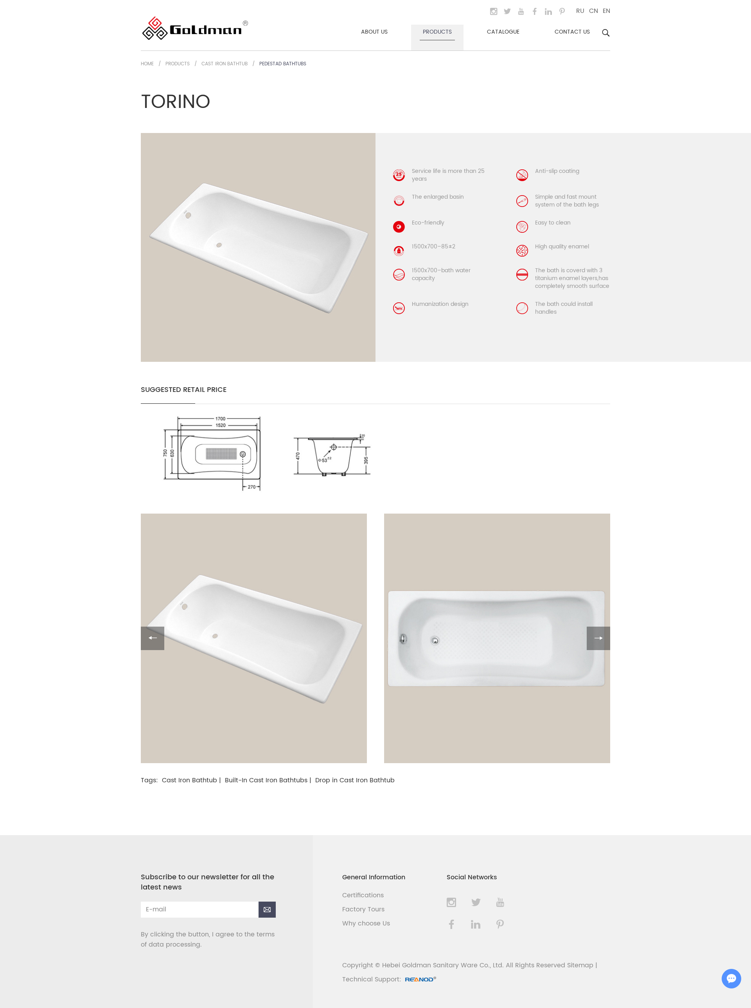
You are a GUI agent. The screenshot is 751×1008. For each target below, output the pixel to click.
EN (606, 11)
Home (147, 64)
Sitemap (580, 965)
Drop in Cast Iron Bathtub (355, 780)
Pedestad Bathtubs (282, 64)
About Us (374, 31)
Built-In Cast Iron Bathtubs (266, 780)
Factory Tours (363, 909)
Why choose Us (366, 923)
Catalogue (503, 31)
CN (593, 11)
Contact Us (572, 31)
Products (437, 31)
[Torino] (267, 491)
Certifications (363, 895)
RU (580, 11)
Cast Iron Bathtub (224, 64)
